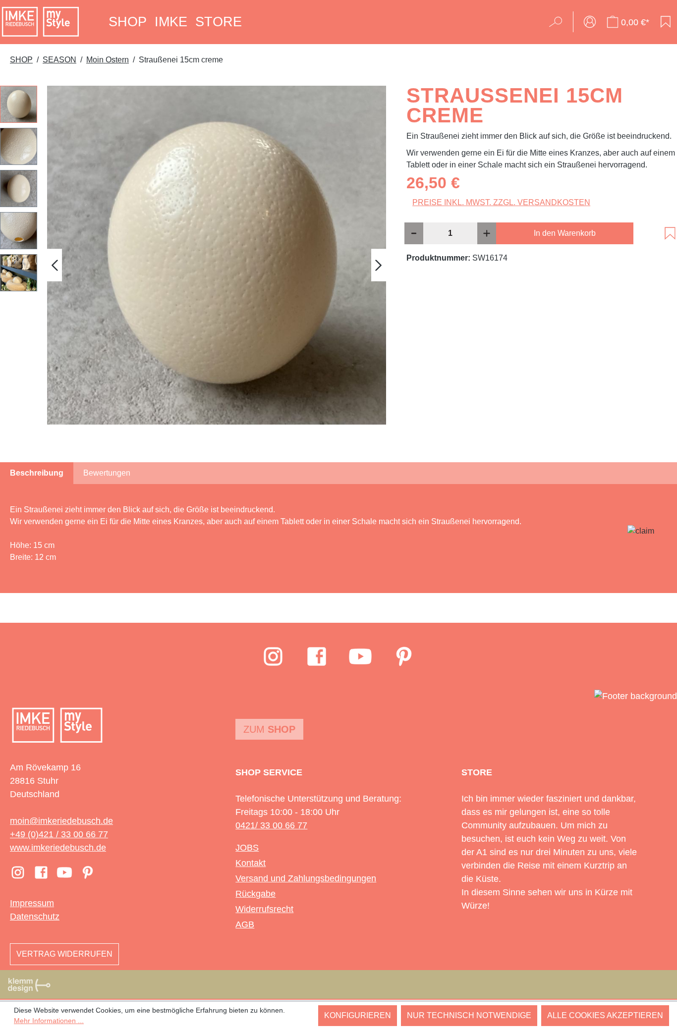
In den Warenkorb (565, 233)
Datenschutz (34, 917)
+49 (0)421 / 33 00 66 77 (59, 834)
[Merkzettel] (665, 21)
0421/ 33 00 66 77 (271, 825)
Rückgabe (255, 894)
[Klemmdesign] (29, 985)
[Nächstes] (378, 265)
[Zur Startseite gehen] (40, 22)
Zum (269, 729)
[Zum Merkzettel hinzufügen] (670, 233)
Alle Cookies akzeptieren (605, 1015)
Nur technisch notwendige (469, 1015)
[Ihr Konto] (589, 21)
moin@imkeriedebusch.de (61, 821)
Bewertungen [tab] (106, 473)
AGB (244, 924)
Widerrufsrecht (264, 909)
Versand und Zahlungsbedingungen (305, 878)
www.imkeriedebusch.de (58, 848)
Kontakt (250, 863)
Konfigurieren (357, 1015)
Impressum (32, 903)
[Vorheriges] (54, 265)
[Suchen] (558, 21)
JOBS (247, 848)
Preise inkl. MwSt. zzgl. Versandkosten (501, 202)
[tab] (36, 473)
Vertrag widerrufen (64, 954)
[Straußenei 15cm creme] (216, 255)
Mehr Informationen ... (49, 1021)
